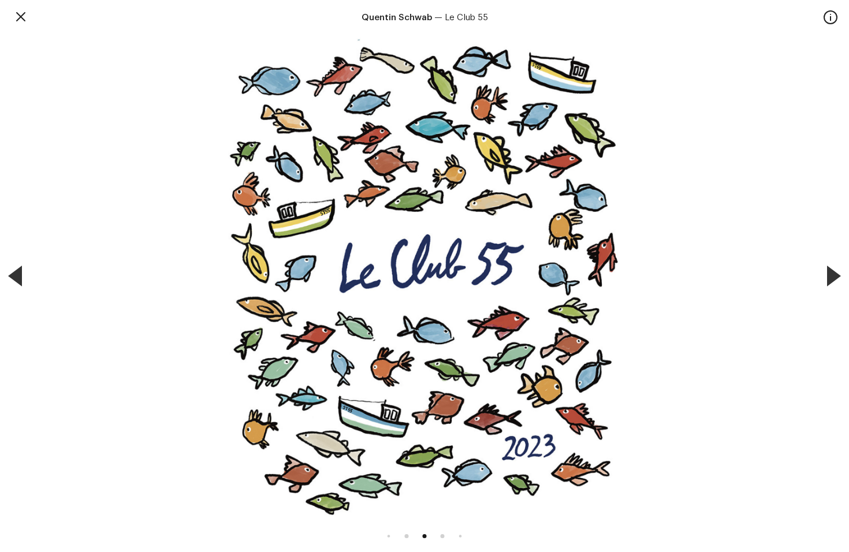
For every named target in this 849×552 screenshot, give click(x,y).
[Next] (834, 276)
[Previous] (15, 276)
